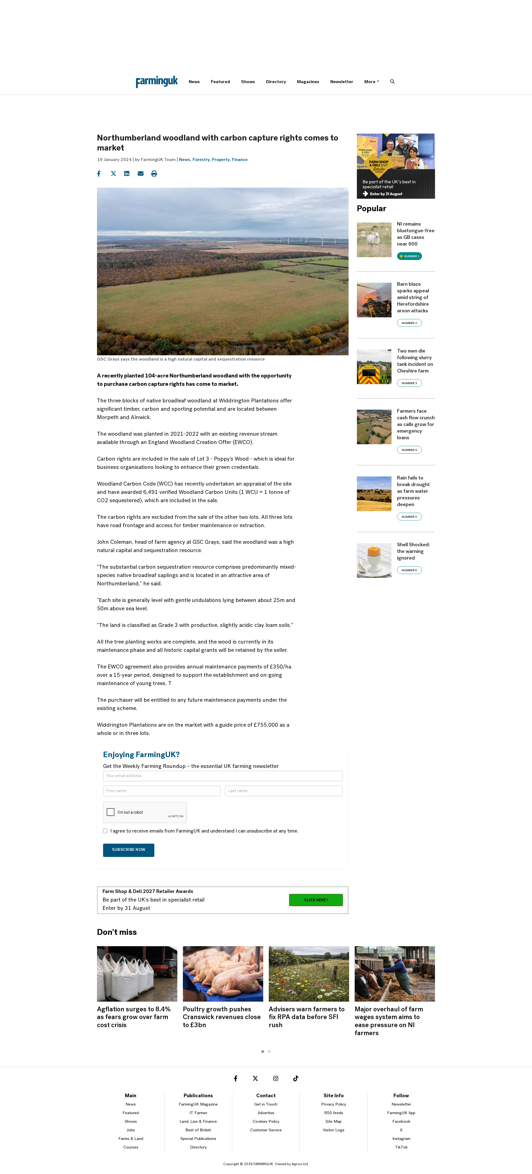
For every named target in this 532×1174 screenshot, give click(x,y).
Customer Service (266, 1130)
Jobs (131, 1130)
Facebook (401, 1122)
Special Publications (198, 1139)
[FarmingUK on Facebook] (235, 1079)
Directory (276, 82)
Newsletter (341, 82)
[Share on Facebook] (103, 173)
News (194, 82)
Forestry (201, 160)
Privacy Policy (333, 1104)
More (369, 82)
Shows (248, 82)
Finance (240, 160)
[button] (262, 1051)
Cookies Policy (266, 1122)
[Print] (157, 173)
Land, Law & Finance (198, 1122)
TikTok (401, 1147)
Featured (220, 82)
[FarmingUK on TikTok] (295, 1079)
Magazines (308, 82)
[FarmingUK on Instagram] (275, 1079)
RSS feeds (333, 1113)
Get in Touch (265, 1104)
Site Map (334, 1122)
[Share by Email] (144, 173)
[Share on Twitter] (117, 173)
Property (220, 160)
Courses (130, 1147)
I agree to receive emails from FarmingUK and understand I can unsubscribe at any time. (204, 831)
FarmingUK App (401, 1113)
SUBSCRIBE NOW (128, 850)
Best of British (198, 1130)
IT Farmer (198, 1113)
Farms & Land (130, 1139)
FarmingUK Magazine (198, 1104)
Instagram (401, 1139)
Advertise (266, 1113)
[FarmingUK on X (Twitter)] (255, 1079)
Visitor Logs (333, 1130)
